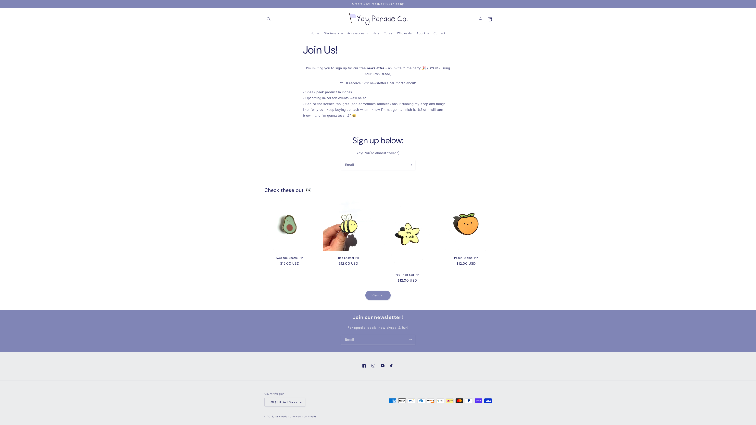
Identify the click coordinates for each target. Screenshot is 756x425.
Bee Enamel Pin (348, 258)
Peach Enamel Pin (466, 258)
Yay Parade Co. (283, 416)
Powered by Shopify (304, 416)
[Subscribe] (410, 165)
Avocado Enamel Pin (289, 258)
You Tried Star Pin (407, 274)
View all (378, 295)
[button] (268, 19)
